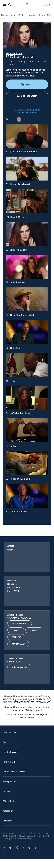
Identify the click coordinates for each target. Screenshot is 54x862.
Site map (6, 791)
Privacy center (9, 761)
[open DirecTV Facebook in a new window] (10, 847)
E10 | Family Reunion (16, 217)
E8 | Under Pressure (15, 282)
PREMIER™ (16, 637)
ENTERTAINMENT (20, 623)
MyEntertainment (19, 667)
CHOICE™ (16, 630)
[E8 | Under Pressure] (27, 267)
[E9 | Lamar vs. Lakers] (27, 234)
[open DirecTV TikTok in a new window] (36, 847)
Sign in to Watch (29, 95)
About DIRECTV (9, 732)
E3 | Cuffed (11, 446)
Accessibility (8, 810)
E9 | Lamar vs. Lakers (16, 249)
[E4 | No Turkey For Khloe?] (27, 398)
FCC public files (9, 801)
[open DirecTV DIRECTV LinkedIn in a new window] (4, 847)
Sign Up (29, 84)
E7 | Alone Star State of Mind (20, 315)
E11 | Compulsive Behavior (19, 184)
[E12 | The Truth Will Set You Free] (27, 136)
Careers (6, 742)
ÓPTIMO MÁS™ (18, 644)
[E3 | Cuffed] (27, 430)
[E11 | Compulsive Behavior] (27, 169)
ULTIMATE (34, 630)
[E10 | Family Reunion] (27, 201)
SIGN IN (47, 4)
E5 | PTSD (11, 380)
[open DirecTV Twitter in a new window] (17, 847)
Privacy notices (9, 781)
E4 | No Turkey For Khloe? (18, 413)
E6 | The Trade (13, 347)
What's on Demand (27, 15)
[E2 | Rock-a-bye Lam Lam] (27, 463)
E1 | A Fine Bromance (16, 511)
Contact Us (7, 820)
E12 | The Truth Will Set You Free (21, 151)
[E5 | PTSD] (27, 365)
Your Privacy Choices (15, 771)
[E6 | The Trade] (27, 332)
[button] (4, 4)
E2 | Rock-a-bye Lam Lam (18, 478)
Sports (41, 15)
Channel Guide (8, 15)
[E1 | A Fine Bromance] (27, 496)
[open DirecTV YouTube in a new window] (29, 847)
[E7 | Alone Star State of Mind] (27, 299)
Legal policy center (11, 752)
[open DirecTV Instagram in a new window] (23, 847)
